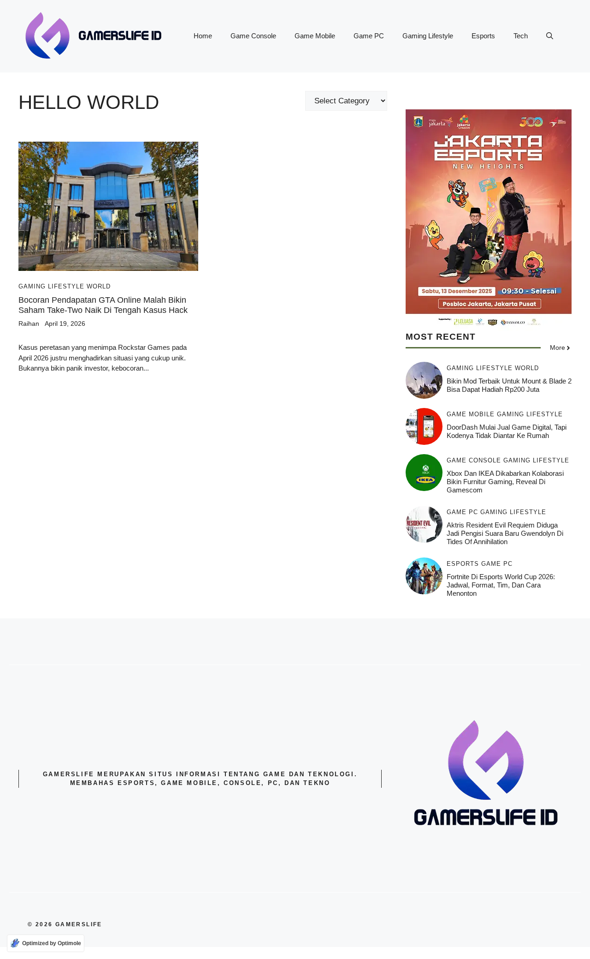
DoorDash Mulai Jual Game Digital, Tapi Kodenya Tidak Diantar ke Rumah (506, 431)
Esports (483, 36)
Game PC (369, 36)
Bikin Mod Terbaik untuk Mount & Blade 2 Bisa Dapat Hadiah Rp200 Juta (509, 385)
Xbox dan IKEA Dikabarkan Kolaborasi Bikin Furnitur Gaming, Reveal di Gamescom (505, 481)
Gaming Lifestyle (427, 36)
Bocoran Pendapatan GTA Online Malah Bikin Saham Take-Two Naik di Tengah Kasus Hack (103, 305)
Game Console (253, 36)
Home (203, 36)
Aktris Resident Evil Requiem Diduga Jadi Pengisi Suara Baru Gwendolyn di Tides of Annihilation (505, 533)
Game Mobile (315, 36)
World (99, 286)
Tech (520, 36)
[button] (549, 36)
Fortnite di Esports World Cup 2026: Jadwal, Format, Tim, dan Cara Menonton (501, 585)
